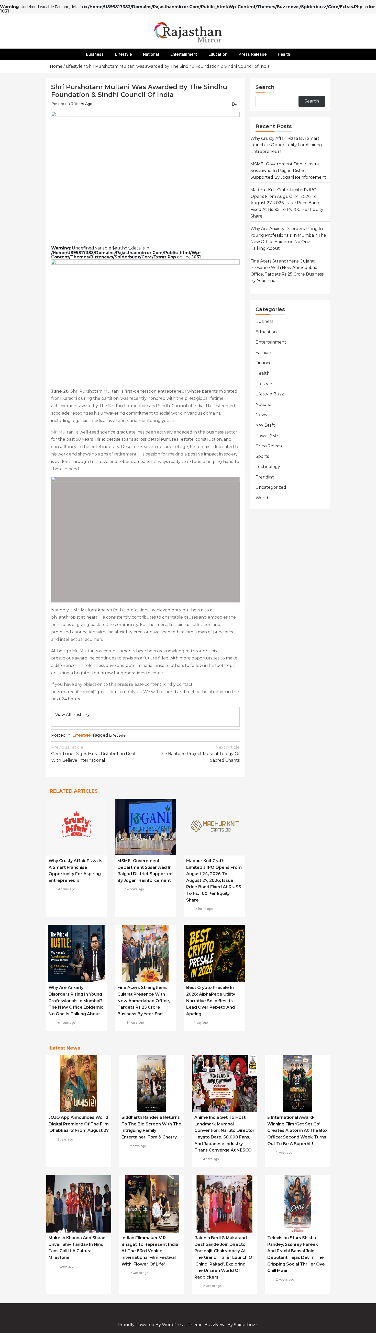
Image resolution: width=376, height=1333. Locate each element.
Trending (265, 477)
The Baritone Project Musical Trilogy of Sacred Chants (199, 754)
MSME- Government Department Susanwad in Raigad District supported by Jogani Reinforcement (288, 170)
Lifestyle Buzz (270, 394)
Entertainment (183, 54)
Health (284, 54)
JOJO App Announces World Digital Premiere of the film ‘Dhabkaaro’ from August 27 (79, 1124)
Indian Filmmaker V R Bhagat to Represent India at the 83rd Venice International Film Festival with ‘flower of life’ (149, 1250)
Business (95, 54)
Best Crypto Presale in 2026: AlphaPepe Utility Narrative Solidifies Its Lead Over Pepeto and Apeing (210, 1000)
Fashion (263, 352)
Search (265, 87)
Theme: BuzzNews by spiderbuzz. (223, 1324)
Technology (268, 466)
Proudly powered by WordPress (151, 1324)
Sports (262, 456)
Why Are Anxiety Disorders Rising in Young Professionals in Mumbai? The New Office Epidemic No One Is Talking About (76, 1000)
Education (218, 54)
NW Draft (265, 425)
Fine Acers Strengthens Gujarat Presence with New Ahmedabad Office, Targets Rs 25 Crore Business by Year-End (143, 1000)
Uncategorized (271, 487)
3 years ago (81, 103)
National (151, 54)
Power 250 (267, 435)
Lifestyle (123, 54)
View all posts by (72, 714)
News (261, 414)
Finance (264, 362)
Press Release (253, 54)
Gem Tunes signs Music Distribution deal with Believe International (93, 754)
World (262, 497)
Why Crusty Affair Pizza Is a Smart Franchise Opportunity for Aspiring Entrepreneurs (286, 145)
